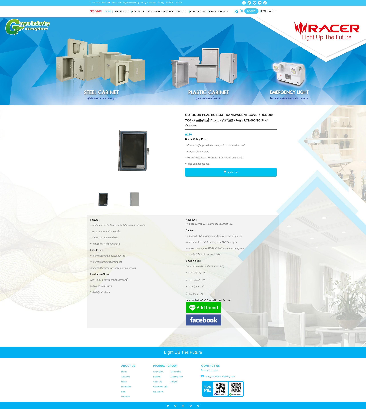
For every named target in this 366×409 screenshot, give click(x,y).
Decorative (176, 371)
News (124, 381)
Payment (125, 396)
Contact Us (197, 11)
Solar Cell (157, 381)
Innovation (158, 371)
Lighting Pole (177, 376)
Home (109, 11)
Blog (123, 391)
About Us (137, 11)
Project (174, 381)
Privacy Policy (218, 11)
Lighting (156, 376)
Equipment (158, 391)
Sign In (251, 11)
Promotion (126, 386)
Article (181, 11)
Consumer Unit (160, 386)
